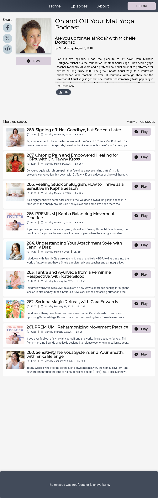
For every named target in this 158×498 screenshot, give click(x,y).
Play (36, 61)
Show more (68, 86)
